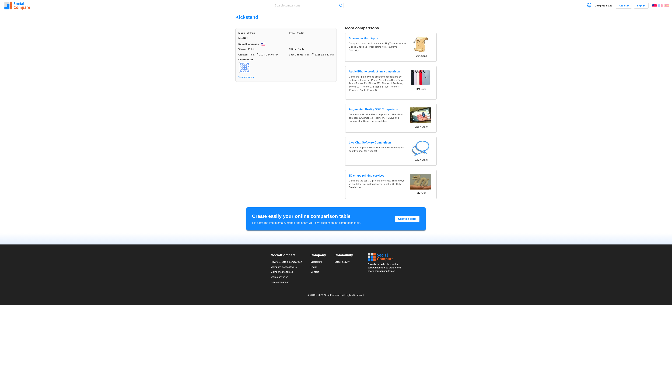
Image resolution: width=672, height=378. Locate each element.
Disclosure (316, 261)
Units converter (279, 276)
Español (666, 5)
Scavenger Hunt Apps (363, 38)
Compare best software (284, 266)
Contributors (246, 59)
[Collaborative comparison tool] (17, 5)
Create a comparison (589, 6)
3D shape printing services (366, 175)
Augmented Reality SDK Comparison (373, 109)
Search (341, 5)
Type (292, 32)
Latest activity (341, 261)
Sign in (641, 5)
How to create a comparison (286, 261)
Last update (296, 54)
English (654, 5)
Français (660, 5)
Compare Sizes (603, 5)
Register (624, 5)
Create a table (407, 218)
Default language (248, 44)
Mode (241, 32)
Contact (314, 271)
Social (384, 257)
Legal (313, 266)
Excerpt (242, 37)
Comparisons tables (282, 271)
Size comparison (280, 282)
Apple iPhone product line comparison (374, 71)
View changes (246, 77)
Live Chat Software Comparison (370, 142)
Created (243, 54)
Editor (292, 49)
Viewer (242, 49)
